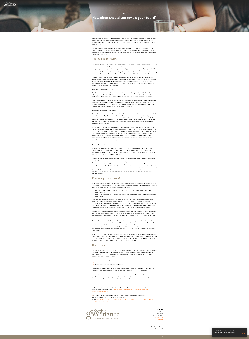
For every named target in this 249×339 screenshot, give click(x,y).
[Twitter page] (162, 337)
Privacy (87, 336)
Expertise (115, 4)
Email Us (160, 319)
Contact (138, 4)
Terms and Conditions (94, 336)
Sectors (122, 4)
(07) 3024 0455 (159, 317)
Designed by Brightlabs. (116, 336)
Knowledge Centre (130, 4)
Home (124, 13)
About (110, 4)
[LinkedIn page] (158, 337)
